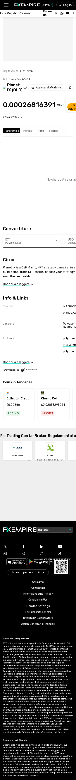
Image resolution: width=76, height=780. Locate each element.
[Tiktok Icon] (65, 554)
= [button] (63, 241)
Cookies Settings (38, 606)
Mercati (27, 130)
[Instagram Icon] (10, 554)
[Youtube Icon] (65, 546)
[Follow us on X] (56, 13)
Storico (53, 130)
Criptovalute (10, 71)
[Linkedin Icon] (47, 546)
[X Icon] (10, 546)
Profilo (40, 130)
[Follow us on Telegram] (74, 13)
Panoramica (12, 130)
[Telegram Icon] (29, 554)
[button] (6, 5)
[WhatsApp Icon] (47, 554)
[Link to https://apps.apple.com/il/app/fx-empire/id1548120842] (16, 562)
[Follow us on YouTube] (68, 13)
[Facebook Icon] (29, 546)
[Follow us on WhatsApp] (62, 13)
